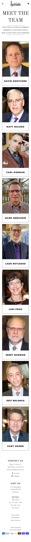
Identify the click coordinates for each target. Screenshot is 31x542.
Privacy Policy (15, 515)
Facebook (16, 473)
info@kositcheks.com (17, 469)
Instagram (16, 476)
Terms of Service (15, 520)
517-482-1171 (18, 464)
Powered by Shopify (15, 530)
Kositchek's (17, 527)
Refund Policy (15, 517)
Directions (15, 492)
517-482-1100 (19, 467)
